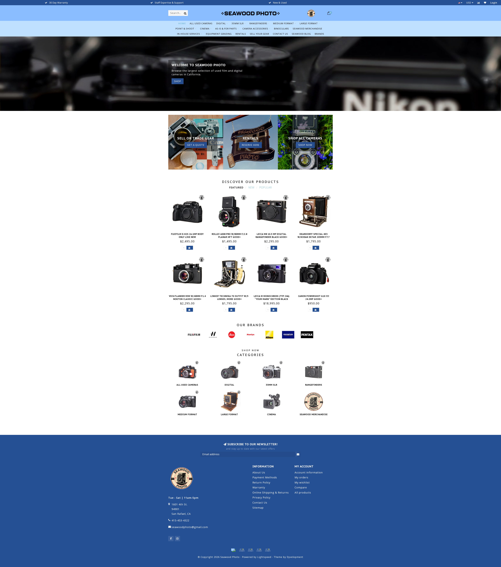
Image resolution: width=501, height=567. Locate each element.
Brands (319, 33)
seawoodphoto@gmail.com (190, 527)
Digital (221, 23)
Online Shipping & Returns (270, 492)
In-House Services (188, 33)
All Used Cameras (201, 23)
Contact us (280, 33)
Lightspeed (264, 557)
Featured (236, 187)
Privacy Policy (261, 497)
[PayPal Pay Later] (259, 550)
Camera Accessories (255, 28)
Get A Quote (195, 144)
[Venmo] (267, 550)
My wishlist (302, 482)
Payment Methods (264, 477)
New (251, 187)
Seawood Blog (301, 33)
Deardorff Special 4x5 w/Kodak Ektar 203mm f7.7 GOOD (314, 237)
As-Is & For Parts (226, 28)
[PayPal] (250, 550)
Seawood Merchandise (307, 28)
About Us (258, 472)
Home (182, 23)
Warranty (258, 487)
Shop (177, 81)
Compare (301, 487)
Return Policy (261, 482)
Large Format (309, 23)
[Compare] (478, 2)
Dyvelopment (295, 557)
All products (303, 492)
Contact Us (259, 502)
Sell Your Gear (259, 33)
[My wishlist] (485, 2)
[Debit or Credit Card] (242, 550)
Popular (265, 187)
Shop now (305, 144)
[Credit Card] (233, 550)
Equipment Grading (219, 33)
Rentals (240, 33)
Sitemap (258, 507)
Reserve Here (250, 144)
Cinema (204, 28)
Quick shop (189, 233)
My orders (301, 477)
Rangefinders (258, 23)
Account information (309, 472)
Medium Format (283, 23)
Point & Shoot (184, 28)
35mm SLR (238, 23)
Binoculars (281, 28)
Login (493, 2)
